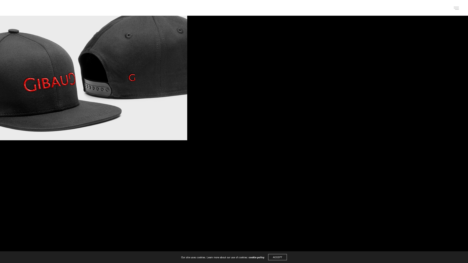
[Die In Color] (15, 7)
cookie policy (256, 257)
